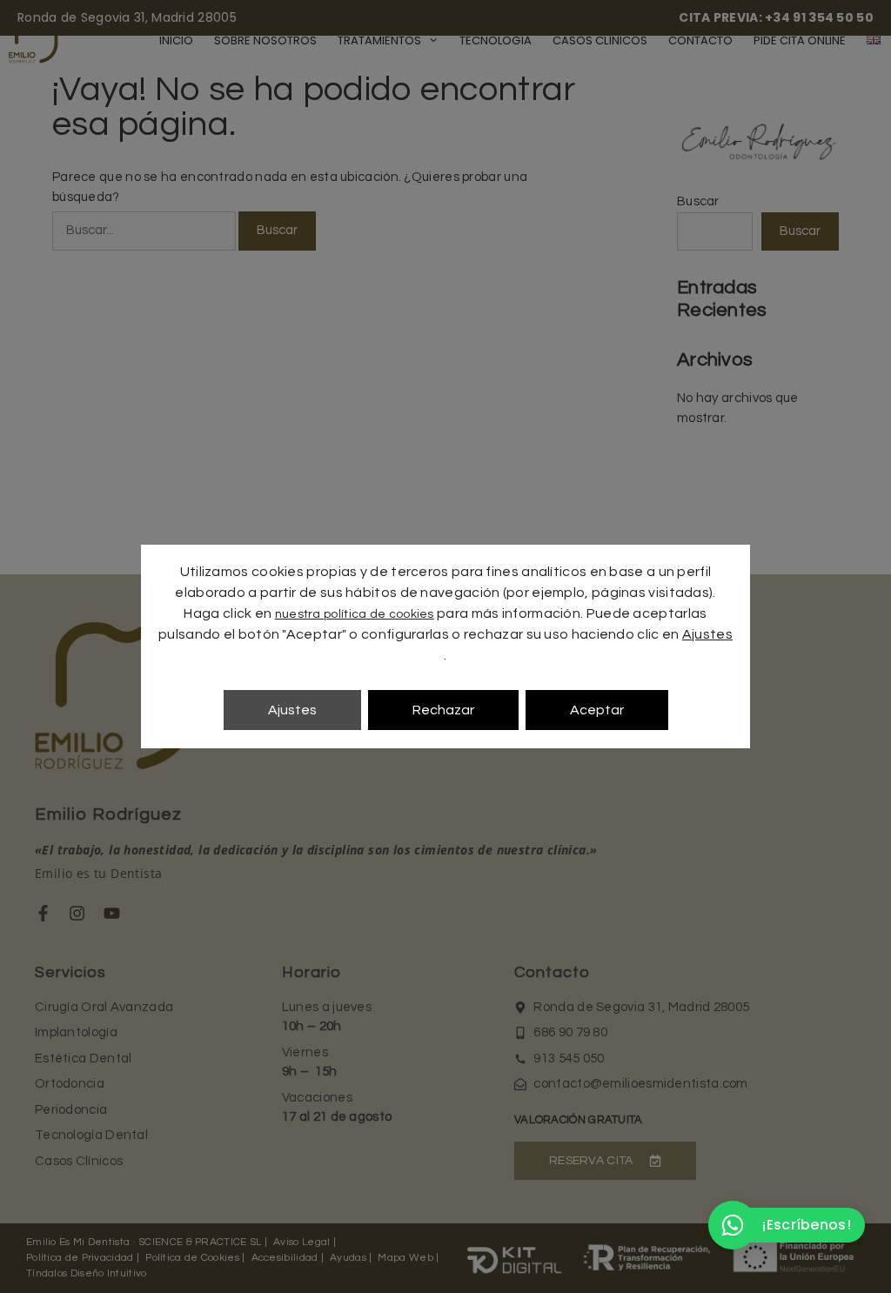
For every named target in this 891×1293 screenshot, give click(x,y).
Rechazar (443, 710)
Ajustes (707, 634)
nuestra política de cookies (354, 614)
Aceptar (597, 710)
